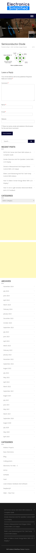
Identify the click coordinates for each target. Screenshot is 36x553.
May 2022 (6, 377)
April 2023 (6, 341)
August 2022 (7, 368)
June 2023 (6, 336)
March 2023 (7, 346)
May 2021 (6, 409)
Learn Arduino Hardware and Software (15, 484)
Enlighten (27, 549)
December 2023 (8, 318)
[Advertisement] (18, 222)
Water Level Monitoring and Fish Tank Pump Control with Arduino (17, 175)
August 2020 (7, 423)
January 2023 (7, 355)
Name (3, 104)
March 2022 (7, 386)
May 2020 (6, 432)
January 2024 (7, 314)
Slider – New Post (8, 493)
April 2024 (6, 300)
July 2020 (6, 427)
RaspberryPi (7, 488)
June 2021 (6, 405)
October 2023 (7, 323)
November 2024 (8, 286)
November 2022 (8, 359)
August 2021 (7, 396)
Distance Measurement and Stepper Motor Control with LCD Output (16, 168)
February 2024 (7, 309)
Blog (4, 456)
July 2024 (6, 291)
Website (3, 119)
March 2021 (7, 414)
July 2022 (6, 373)
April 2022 (6, 382)
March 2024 (7, 305)
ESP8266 (6, 475)
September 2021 (8, 391)
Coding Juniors (7, 461)
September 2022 (8, 364)
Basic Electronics (8, 452)
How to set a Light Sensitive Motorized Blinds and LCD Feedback (17, 189)
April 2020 (6, 436)
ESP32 (5, 470)
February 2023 (7, 350)
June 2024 (6, 296)
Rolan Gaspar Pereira (21, 47)
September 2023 (8, 327)
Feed (4, 479)
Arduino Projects (8, 447)
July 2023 (6, 332)
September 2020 (8, 418)
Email (3, 112)
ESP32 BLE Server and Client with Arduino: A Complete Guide (17, 153)
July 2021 (6, 400)
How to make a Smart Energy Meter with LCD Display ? (18, 182)
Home (4, 28)
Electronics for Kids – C (10, 466)
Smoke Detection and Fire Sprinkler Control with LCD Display (18, 160)
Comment (5, 83)
